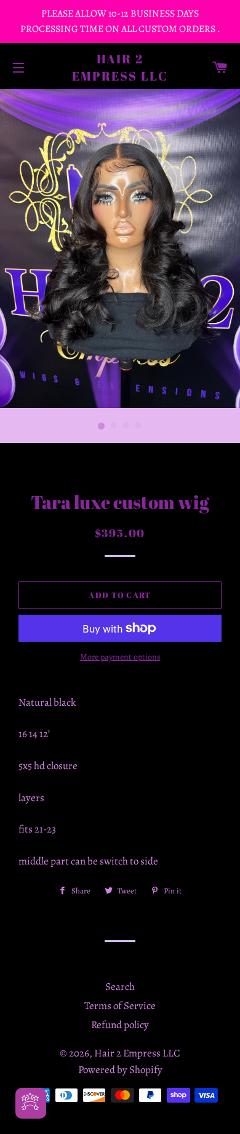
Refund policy (120, 1025)
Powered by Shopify (120, 1070)
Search (120, 987)
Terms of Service (120, 1006)
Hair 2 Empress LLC (120, 67)
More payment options (120, 657)
